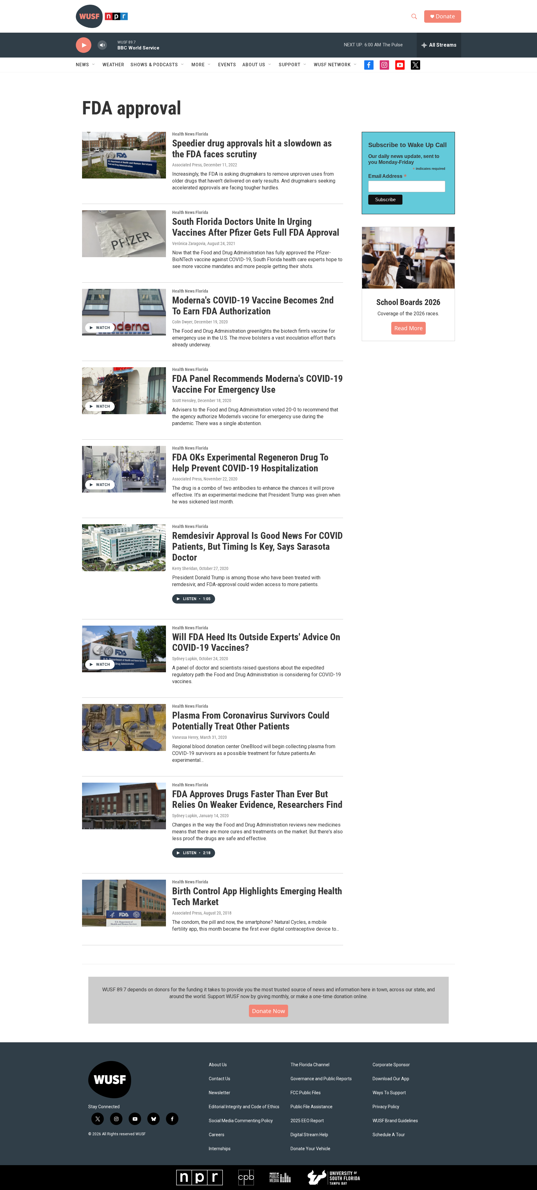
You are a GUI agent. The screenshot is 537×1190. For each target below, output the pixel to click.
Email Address (387, 176)
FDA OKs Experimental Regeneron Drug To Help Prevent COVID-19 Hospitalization (250, 463)
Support (290, 64)
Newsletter (219, 1092)
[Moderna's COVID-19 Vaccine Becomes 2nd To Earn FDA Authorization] (124, 312)
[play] (84, 45)
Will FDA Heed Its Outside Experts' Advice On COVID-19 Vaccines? (256, 642)
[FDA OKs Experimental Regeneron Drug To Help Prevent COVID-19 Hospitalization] (124, 469)
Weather (113, 64)
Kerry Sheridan (184, 568)
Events (227, 64)
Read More (408, 328)
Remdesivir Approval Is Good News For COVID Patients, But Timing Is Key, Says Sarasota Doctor (257, 546)
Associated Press (187, 164)
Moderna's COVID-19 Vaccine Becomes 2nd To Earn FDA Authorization (253, 306)
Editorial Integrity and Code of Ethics (244, 1106)
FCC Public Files (306, 1092)
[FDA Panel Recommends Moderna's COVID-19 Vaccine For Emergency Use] (124, 390)
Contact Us (219, 1079)
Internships (220, 1148)
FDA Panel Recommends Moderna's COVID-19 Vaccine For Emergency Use (257, 384)
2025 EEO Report (307, 1120)
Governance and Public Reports (321, 1079)
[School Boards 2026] (408, 258)
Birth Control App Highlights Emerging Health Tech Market (257, 896)
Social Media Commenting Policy (241, 1120)
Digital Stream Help (309, 1134)
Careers (216, 1134)
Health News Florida (190, 134)
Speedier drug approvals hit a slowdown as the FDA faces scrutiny (252, 149)
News (82, 64)
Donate (445, 16)
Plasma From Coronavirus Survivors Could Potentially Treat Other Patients (250, 721)
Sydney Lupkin (184, 658)
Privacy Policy (386, 1106)
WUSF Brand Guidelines (395, 1120)
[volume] (102, 45)
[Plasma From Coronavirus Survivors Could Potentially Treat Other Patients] (124, 727)
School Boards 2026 (408, 302)
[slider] (112, 45)
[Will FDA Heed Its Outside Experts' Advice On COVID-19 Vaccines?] (124, 649)
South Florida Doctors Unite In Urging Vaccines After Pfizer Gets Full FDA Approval (255, 227)
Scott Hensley (184, 400)
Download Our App (391, 1079)
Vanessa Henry (185, 737)
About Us (218, 1065)
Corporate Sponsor (391, 1065)
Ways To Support (389, 1092)
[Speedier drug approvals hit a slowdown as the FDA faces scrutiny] (124, 155)
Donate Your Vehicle (310, 1148)
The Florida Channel (310, 1065)
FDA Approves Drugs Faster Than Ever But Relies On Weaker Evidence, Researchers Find (257, 799)
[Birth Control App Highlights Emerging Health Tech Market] (124, 903)
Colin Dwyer (182, 321)
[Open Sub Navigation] (93, 64)
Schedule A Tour (389, 1134)
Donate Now (268, 1011)
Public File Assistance (312, 1106)
